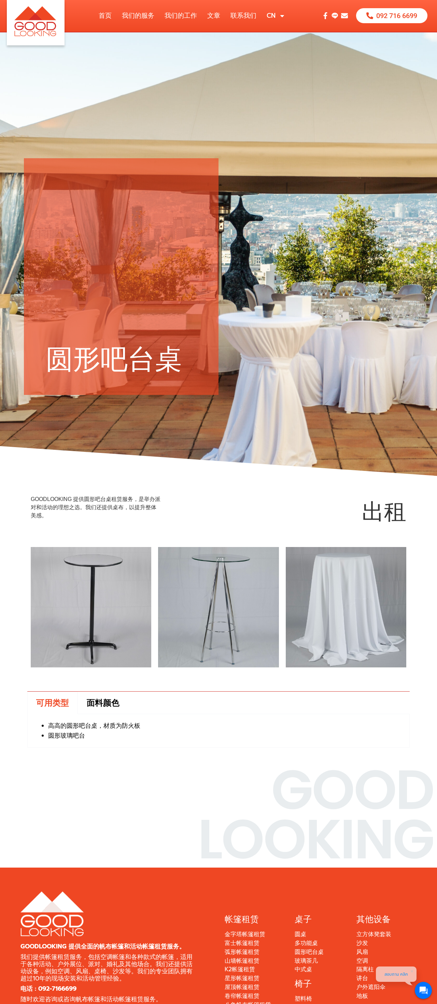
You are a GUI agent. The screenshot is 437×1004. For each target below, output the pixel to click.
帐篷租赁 (242, 919)
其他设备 (373, 919)
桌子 (303, 919)
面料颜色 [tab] (103, 703)
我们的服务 (138, 15)
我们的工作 (181, 15)
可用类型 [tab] (52, 703)
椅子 (303, 983)
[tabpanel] (218, 730)
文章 (213, 15)
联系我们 (243, 15)
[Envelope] (344, 15)
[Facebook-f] (325, 15)
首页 (105, 15)
